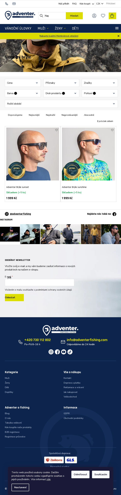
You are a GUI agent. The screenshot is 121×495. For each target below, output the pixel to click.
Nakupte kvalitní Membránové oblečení (59, 35)
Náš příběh (64, 3)
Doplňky (9, 392)
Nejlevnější (34, 115)
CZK (98, 3)
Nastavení (20, 487)
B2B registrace (12, 432)
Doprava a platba (72, 382)
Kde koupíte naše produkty (18, 427)
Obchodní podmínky (73, 418)
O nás (8, 418)
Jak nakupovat (70, 392)
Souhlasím (100, 474)
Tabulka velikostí (13, 422)
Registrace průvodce (15, 436)
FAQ (74, 3)
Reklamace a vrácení (74, 387)
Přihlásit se (14, 297)
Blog (7, 413)
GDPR (67, 413)
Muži (7, 378)
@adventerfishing (20, 214)
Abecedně (89, 115)
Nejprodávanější (70, 115)
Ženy (7, 382)
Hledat (74, 16)
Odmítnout (80, 474)
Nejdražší (50, 115)
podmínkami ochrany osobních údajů (54, 289)
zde (48, 479)
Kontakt (67, 378)
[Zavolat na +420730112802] (8, 3)
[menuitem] (18, 28)
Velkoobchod (70, 396)
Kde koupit (85, 3)
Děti (7, 387)
